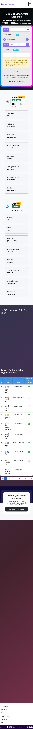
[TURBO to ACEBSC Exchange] (29, 461)
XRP (7, 727)
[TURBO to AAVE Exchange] (29, 435)
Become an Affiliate (16, 509)
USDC (28, 727)
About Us (4, 710)
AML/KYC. (26, 77)
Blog (2, 722)
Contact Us (4, 719)
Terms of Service (12, 77)
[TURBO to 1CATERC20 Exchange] (29, 398)
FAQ (2, 713)
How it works (5, 716)
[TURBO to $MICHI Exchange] (29, 387)
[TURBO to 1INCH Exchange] (29, 407)
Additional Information (16, 81)
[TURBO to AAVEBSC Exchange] (29, 443)
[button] (9, 39)
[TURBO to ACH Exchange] (29, 470)
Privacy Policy (19, 77)
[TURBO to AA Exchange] (29, 424)
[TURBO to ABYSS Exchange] (29, 452)
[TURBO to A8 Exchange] (29, 415)
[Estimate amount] (27, 44)
